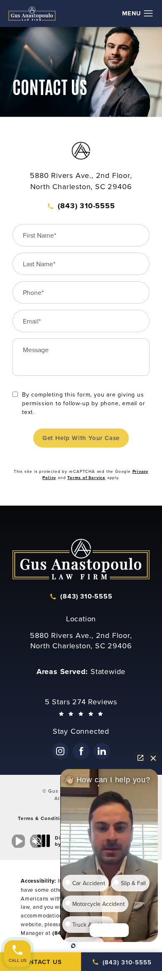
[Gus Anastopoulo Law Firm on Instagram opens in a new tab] (60, 751)
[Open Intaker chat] (73, 945)
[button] (148, 13)
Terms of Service (86, 478)
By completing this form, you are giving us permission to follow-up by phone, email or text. (83, 403)
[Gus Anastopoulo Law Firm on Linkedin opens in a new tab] (101, 751)
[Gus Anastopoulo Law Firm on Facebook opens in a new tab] (81, 751)
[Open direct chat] (140, 758)
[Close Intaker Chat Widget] (153, 758)
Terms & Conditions (43, 818)
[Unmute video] (20, 841)
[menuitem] (60, 751)
